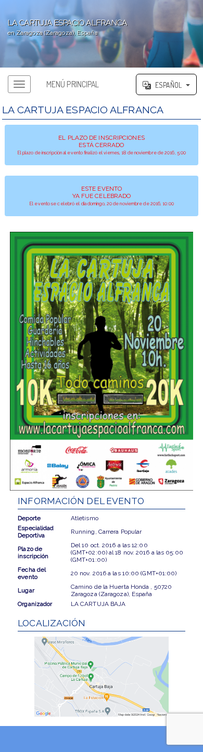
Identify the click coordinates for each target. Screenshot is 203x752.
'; (63, 27)
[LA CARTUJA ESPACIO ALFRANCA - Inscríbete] (101, 361)
